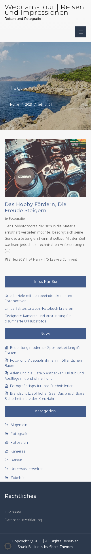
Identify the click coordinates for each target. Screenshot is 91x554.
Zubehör (18, 477)
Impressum (14, 511)
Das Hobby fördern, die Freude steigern (36, 207)
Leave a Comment (63, 259)
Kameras (18, 451)
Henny (38, 259)
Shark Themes (61, 547)
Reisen (16, 460)
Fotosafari (19, 442)
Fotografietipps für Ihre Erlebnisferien (42, 386)
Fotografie (17, 218)
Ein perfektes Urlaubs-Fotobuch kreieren (39, 308)
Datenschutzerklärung (23, 520)
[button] (8, 546)
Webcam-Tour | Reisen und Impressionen (44, 10)
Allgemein (19, 425)
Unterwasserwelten (27, 469)
